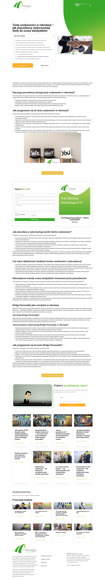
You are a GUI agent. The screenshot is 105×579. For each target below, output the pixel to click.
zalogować (21, 495)
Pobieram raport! (72, 405)
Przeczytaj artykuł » (19, 516)
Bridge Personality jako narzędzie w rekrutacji (27, 52)
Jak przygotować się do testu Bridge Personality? (28, 58)
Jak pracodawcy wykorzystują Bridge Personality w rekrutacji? (33, 56)
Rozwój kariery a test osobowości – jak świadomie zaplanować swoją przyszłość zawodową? (83, 471)
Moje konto (44, 566)
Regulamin (44, 562)
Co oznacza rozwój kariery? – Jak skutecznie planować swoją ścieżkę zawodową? (63, 470)
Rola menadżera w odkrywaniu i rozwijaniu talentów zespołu (21, 534)
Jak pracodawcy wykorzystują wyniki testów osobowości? (30, 45)
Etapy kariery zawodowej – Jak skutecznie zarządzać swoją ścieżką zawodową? (42, 470)
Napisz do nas (44, 65)
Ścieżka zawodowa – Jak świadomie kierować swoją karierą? (22, 456)
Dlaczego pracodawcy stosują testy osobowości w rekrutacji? (31, 40)
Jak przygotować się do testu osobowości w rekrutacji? (29, 42)
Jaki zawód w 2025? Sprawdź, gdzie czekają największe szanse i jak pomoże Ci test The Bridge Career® (21, 434)
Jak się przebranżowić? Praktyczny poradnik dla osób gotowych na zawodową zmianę (62, 434)
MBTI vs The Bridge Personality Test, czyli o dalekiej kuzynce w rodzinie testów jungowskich (42, 534)
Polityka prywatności (46, 556)
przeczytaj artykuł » (19, 443)
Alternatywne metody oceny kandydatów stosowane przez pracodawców (34, 49)
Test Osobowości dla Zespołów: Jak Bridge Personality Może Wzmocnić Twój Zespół (62, 513)
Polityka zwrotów (45, 559)
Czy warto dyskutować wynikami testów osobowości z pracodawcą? (33, 47)
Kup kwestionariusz (23, 65)
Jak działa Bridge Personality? (25, 54)
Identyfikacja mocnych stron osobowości (20, 512)
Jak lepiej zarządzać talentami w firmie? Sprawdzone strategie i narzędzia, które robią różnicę (83, 433)
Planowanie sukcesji (61, 532)
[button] (53, 35)
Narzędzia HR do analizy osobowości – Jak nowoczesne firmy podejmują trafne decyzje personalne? (41, 434)
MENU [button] (83, 4)
